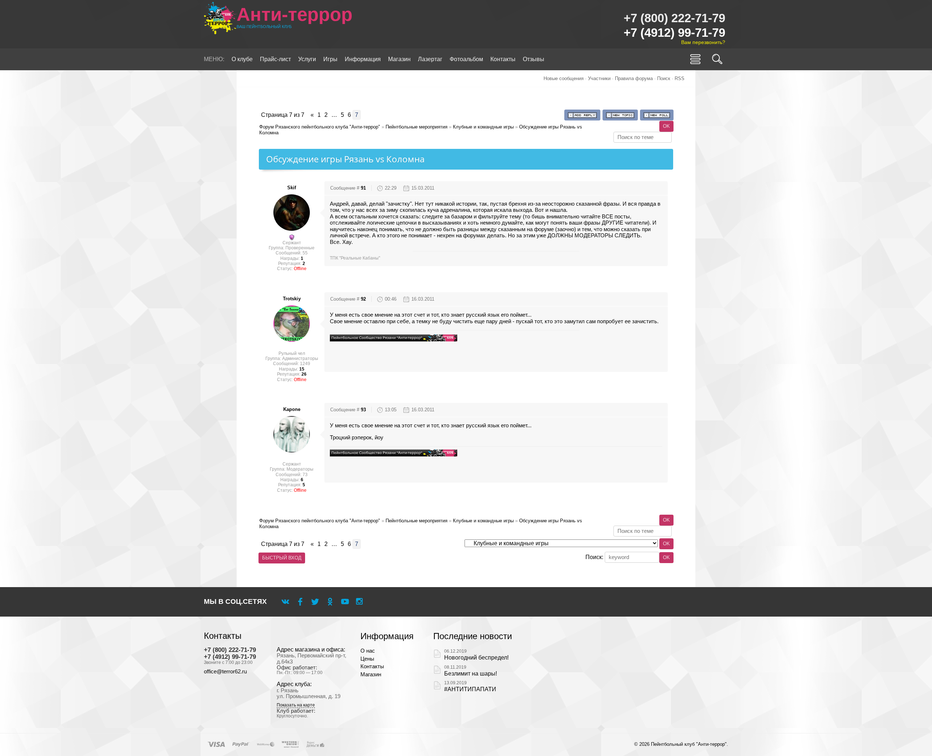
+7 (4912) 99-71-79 (674, 32)
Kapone (291, 409)
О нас (367, 651)
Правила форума (634, 78)
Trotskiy (292, 298)
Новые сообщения (564, 78)
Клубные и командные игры (483, 127)
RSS (679, 78)
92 (363, 299)
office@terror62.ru (225, 671)
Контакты (372, 666)
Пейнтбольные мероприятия (416, 127)
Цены (367, 659)
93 (363, 409)
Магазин (370, 674)
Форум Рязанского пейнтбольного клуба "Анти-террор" (319, 127)
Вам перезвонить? (703, 42)
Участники (599, 78)
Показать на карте (296, 705)
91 (363, 188)
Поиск (663, 78)
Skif (291, 187)
